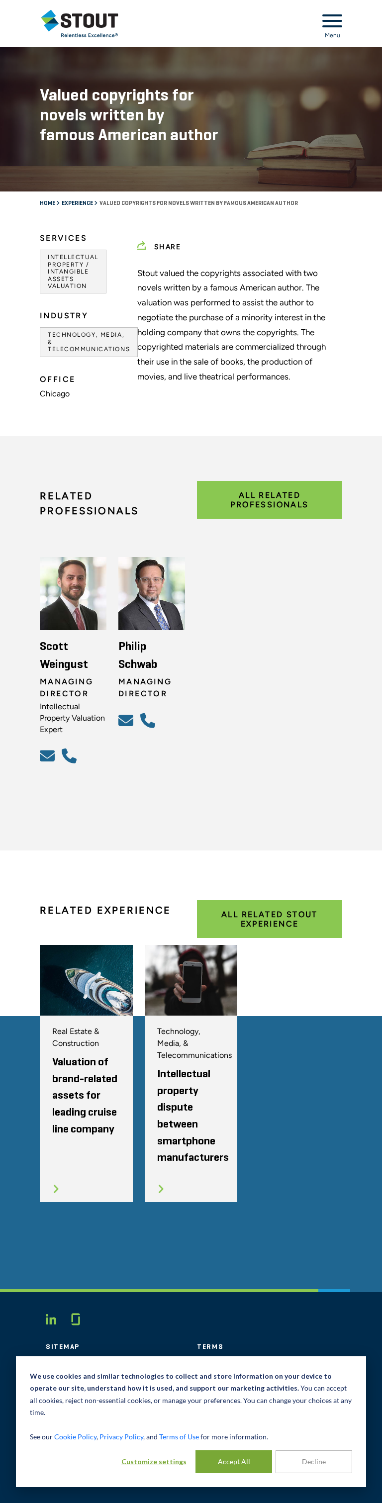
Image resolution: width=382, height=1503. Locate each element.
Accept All (234, 1461)
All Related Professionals (269, 499)
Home (48, 203)
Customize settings (154, 1461)
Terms (210, 1346)
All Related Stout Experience (269, 919)
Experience (78, 203)
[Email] (49, 755)
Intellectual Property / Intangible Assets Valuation (73, 271)
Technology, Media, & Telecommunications (89, 342)
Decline (314, 1461)
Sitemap (63, 1346)
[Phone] (71, 755)
